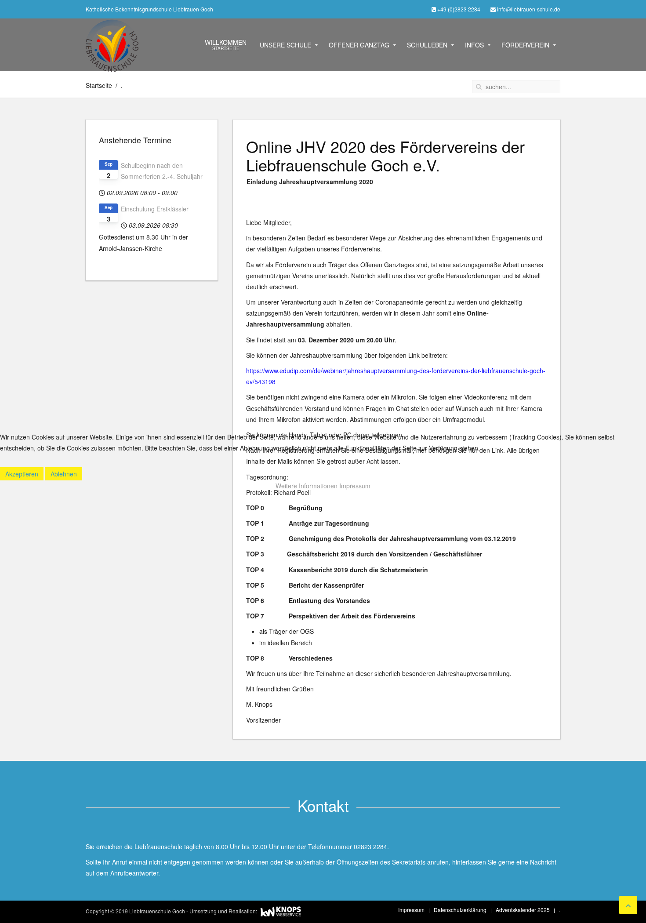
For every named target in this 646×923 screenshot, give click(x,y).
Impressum (354, 485)
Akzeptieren (21, 473)
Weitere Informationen (307, 485)
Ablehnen (64, 473)
